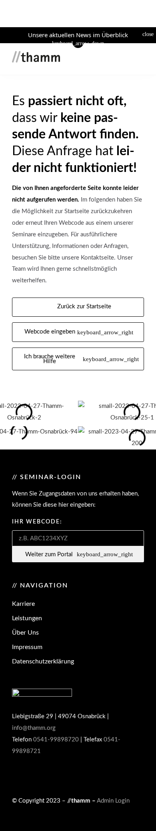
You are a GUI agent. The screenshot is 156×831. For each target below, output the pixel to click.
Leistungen (27, 618)
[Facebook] (49, 775)
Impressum (27, 647)
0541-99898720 (56, 740)
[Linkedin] (76, 775)
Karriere (23, 604)
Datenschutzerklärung (43, 661)
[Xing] (104, 775)
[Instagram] (22, 775)
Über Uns (25, 632)
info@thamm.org (34, 728)
